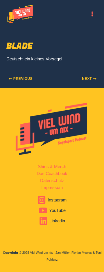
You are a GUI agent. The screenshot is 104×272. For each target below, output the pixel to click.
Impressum (52, 187)
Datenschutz (52, 180)
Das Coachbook (52, 173)
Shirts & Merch (52, 166)
